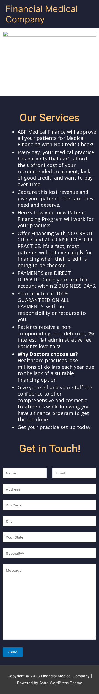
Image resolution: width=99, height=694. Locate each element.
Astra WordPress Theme (60, 683)
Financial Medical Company (42, 14)
